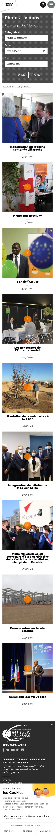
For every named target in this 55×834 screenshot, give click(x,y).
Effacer (21, 74)
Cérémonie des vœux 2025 (27, 696)
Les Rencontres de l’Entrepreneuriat (27, 349)
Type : (8, 58)
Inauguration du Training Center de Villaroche (27, 148)
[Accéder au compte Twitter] (7, 750)
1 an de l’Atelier (27, 281)
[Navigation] (51, 4)
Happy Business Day (27, 215)
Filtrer (36, 74)
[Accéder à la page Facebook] (3, 750)
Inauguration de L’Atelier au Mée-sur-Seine (27, 486)
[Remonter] (52, 724)
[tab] (3, 750)
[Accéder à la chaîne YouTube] (13, 750)
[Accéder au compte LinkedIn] (22, 750)
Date (8, 45)
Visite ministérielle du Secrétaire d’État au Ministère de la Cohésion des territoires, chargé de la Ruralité (27, 558)
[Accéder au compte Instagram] (17, 750)
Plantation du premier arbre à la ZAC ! (27, 418)
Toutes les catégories (17, 38)
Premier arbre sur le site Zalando (27, 629)
